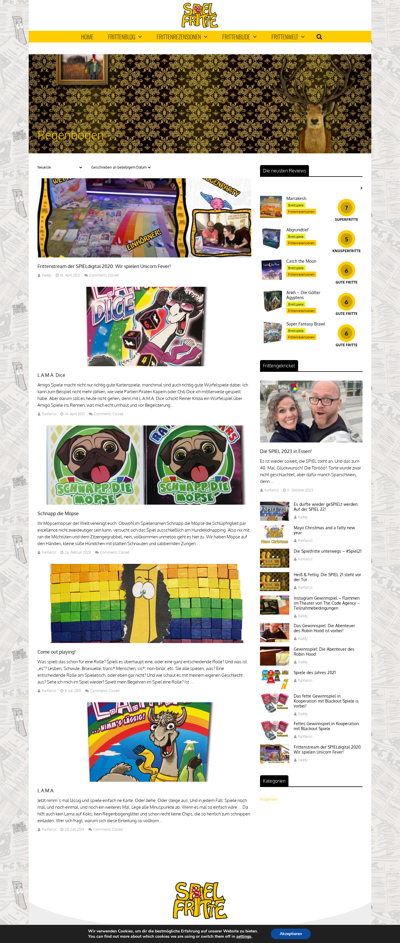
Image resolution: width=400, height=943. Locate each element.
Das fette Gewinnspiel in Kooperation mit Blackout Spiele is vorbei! (326, 700)
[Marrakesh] (271, 216)
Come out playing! (56, 652)
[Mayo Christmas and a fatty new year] (274, 542)
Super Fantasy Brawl (305, 323)
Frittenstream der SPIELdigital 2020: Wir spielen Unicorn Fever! (104, 266)
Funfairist (49, 414)
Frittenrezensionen (179, 36)
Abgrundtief (297, 229)
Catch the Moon (301, 261)
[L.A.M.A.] (144, 780)
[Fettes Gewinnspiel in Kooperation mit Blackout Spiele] (274, 738)
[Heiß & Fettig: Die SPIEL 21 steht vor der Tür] (274, 589)
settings (243, 936)
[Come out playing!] (144, 641)
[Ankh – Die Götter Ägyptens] (271, 310)
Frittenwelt (284, 36)
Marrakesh (296, 198)
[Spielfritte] (200, 26)
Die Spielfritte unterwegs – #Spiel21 (327, 551)
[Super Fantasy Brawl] (271, 341)
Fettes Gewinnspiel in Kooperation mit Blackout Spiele (326, 726)
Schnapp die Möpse (58, 513)
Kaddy (47, 275)
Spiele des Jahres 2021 (315, 672)
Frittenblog (121, 36)
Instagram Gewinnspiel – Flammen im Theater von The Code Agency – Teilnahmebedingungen (327, 603)
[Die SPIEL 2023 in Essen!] (311, 440)
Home (87, 36)
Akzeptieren (291, 934)
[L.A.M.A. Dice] (144, 364)
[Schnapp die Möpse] (144, 503)
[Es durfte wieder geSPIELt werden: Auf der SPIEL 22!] (274, 519)
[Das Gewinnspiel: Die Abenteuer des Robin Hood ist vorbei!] (274, 640)
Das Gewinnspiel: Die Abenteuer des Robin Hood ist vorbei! (324, 628)
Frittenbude (236, 36)
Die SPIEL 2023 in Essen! (286, 451)
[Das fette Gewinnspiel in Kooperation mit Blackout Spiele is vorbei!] (274, 710)
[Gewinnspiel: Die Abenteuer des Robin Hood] (274, 664)
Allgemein (269, 799)
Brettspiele (296, 205)
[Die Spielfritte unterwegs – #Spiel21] (274, 566)
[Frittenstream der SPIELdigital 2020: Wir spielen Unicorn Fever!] (144, 255)
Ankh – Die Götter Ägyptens (303, 295)
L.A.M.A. (45, 790)
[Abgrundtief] (271, 247)
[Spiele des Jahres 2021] (274, 687)
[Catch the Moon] (271, 279)
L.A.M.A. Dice (51, 375)
